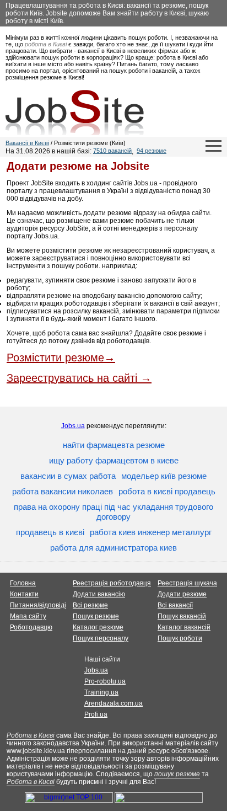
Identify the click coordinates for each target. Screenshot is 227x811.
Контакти (24, 594)
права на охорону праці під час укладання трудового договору (113, 511)
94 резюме (151, 150)
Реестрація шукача (187, 583)
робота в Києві (46, 44)
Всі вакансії (175, 605)
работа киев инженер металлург (151, 532)
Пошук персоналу (100, 638)
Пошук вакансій (182, 616)
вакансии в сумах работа (68, 476)
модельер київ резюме (164, 476)
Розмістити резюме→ (61, 357)
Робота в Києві (31, 735)
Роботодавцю (31, 627)
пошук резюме (177, 774)
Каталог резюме (98, 627)
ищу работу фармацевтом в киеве (114, 460)
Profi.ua (95, 714)
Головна (23, 583)
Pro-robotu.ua (105, 681)
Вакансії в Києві (27, 143)
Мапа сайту (28, 616)
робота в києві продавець (166, 491)
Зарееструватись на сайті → (79, 378)
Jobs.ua (73, 426)
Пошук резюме (96, 616)
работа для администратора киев (113, 547)
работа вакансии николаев (62, 491)
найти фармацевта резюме (114, 445)
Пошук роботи (180, 638)
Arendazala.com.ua (113, 703)
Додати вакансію (99, 594)
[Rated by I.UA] (159, 800)
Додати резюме (182, 594)
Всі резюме (90, 605)
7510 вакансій (112, 150)
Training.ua (101, 692)
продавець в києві (50, 532)
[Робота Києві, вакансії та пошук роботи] (75, 112)
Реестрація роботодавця (112, 583)
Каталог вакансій (184, 627)
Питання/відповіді (38, 605)
